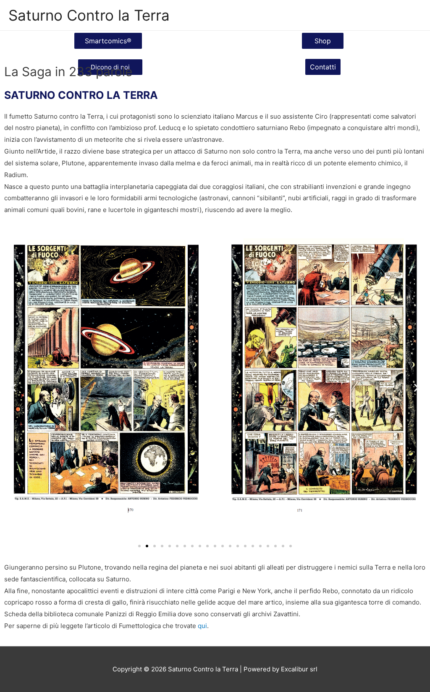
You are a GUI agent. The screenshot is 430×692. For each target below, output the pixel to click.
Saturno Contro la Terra (89, 15)
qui (202, 626)
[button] (108, 41)
